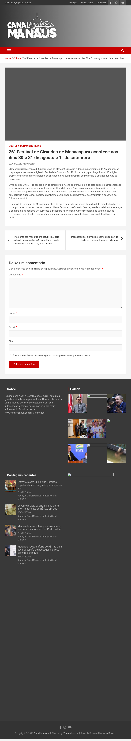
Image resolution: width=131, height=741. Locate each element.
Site (11, 341)
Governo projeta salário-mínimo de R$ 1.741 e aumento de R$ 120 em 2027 (39, 507)
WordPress (109, 733)
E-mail (13, 327)
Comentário (16, 274)
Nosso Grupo (87, 2)
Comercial (101, 2)
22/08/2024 (15, 163)
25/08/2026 (24, 492)
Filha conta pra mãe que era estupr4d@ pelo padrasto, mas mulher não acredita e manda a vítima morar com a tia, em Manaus (36, 240)
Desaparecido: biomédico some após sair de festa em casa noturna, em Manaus (94, 238)
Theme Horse (71, 733)
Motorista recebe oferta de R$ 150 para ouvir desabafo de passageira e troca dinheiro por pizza (40, 549)
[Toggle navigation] (9, 50)
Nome (13, 313)
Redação (73, 2)
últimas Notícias (30, 146)
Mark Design (29, 163)
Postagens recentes (22, 475)
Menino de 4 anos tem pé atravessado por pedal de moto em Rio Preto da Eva (39, 528)
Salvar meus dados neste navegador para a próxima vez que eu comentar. (52, 355)
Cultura (14, 146)
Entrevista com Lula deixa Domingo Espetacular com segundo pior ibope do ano (40, 485)
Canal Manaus (41, 733)
